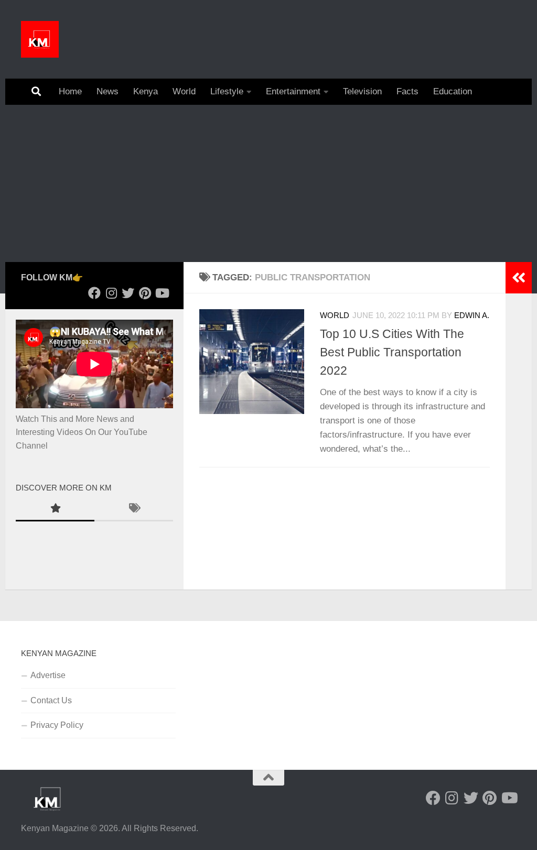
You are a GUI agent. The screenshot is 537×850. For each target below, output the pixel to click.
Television (362, 91)
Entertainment (293, 91)
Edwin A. (471, 315)
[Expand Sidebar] (519, 277)
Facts (407, 91)
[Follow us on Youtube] (161, 293)
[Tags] (133, 509)
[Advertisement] (268, 183)
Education (452, 91)
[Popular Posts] (55, 509)
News (107, 91)
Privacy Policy (56, 725)
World (184, 91)
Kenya (145, 91)
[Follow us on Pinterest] (144, 293)
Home (70, 91)
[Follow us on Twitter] (128, 293)
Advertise (48, 675)
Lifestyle (226, 91)
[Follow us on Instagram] (111, 293)
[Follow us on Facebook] (94, 293)
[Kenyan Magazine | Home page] (40, 39)
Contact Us (51, 700)
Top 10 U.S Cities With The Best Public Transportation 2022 (392, 352)
